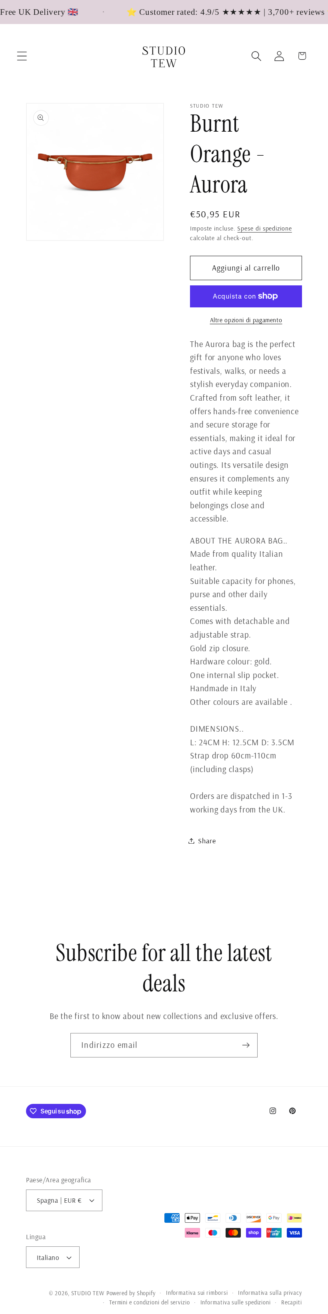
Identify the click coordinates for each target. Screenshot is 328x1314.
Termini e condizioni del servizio (149, 1302)
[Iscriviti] (245, 1045)
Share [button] (207, 840)
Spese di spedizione (264, 228)
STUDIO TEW (87, 1293)
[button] (21, 55)
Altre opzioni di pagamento (246, 320)
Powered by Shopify (131, 1293)
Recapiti (291, 1302)
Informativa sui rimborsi (197, 1292)
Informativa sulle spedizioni (235, 1302)
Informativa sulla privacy (270, 1292)
